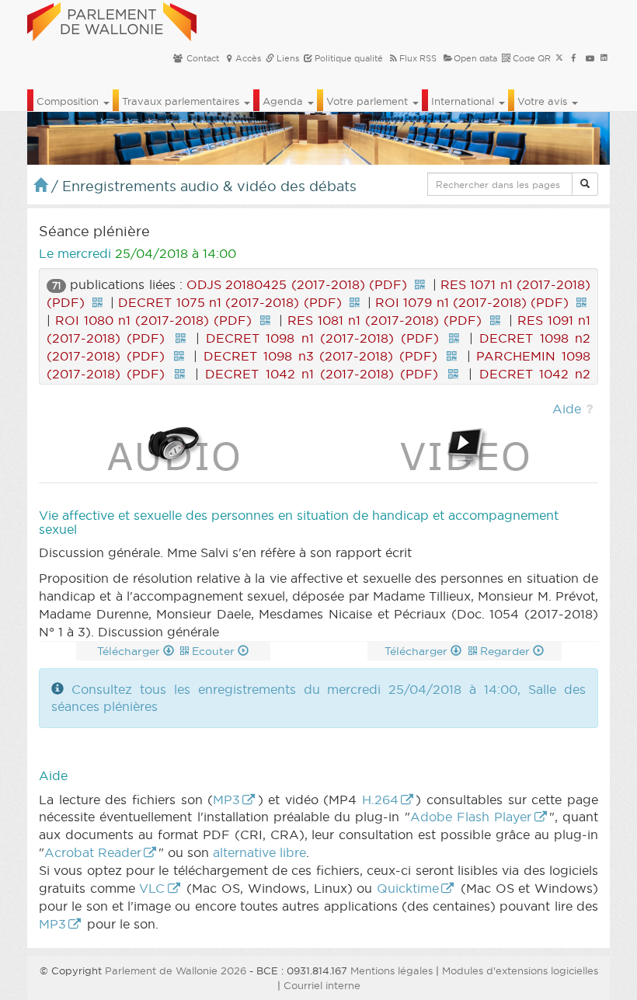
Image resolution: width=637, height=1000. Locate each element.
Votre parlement (368, 101)
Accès (248, 58)
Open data (475, 58)
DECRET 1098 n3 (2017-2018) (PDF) (320, 356)
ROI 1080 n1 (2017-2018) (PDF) (153, 320)
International (464, 101)
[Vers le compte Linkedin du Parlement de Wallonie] (604, 58)
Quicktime (408, 888)
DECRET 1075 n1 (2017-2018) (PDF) (229, 302)
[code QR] (419, 284)
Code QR (530, 58)
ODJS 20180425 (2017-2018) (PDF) (296, 284)
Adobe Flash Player (471, 816)
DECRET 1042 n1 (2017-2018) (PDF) (321, 374)
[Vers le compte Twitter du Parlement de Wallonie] (559, 58)
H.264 (380, 799)
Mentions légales (391, 970)
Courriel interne (322, 985)
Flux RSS (418, 58)
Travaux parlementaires (182, 101)
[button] (585, 184)
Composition (69, 101)
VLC (152, 888)
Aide (566, 408)
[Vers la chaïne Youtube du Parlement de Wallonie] (590, 58)
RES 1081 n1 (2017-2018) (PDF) (384, 320)
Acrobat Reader (92, 852)
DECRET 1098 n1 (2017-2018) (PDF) (322, 338)
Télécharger (130, 651)
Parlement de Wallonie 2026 (175, 970)
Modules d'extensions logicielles (520, 970)
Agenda (284, 101)
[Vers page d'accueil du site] (112, 19)
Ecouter (215, 651)
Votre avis (543, 101)
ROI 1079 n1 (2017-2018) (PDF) (472, 302)
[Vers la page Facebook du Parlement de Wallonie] (574, 58)
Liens (286, 58)
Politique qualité (347, 58)
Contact (201, 58)
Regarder (506, 651)
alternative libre (259, 852)
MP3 (226, 799)
